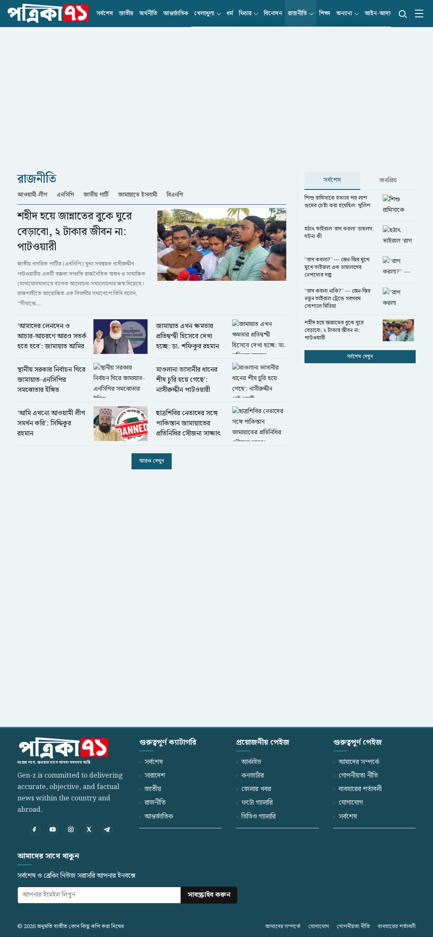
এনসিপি (65, 195)
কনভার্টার (252, 776)
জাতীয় (126, 13)
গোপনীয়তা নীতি (358, 776)
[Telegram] (107, 829)
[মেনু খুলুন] (419, 13)
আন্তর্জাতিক (175, 13)
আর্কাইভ (251, 762)
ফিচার (245, 13)
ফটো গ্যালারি (257, 803)
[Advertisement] (216, 92)
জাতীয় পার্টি (96, 195)
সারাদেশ (155, 776)
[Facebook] (34, 829)
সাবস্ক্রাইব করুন (209, 895)
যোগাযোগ (351, 803)
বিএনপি (175, 195)
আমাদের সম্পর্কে (359, 762)
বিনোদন (273, 13)
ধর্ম (230, 13)
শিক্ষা (324, 13)
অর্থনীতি (148, 13)
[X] (89, 829)
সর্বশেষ (104, 13)
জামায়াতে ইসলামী (137, 195)
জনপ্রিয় (388, 180)
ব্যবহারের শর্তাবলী (360, 789)
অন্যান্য (344, 13)
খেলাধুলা (204, 13)
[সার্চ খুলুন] (402, 13)
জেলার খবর (256, 789)
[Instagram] (71, 829)
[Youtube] (53, 829)
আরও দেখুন (151, 461)
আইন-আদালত (381, 13)
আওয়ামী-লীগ (32, 195)
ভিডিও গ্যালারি (258, 817)
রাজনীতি (297, 13)
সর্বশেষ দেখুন (360, 357)
